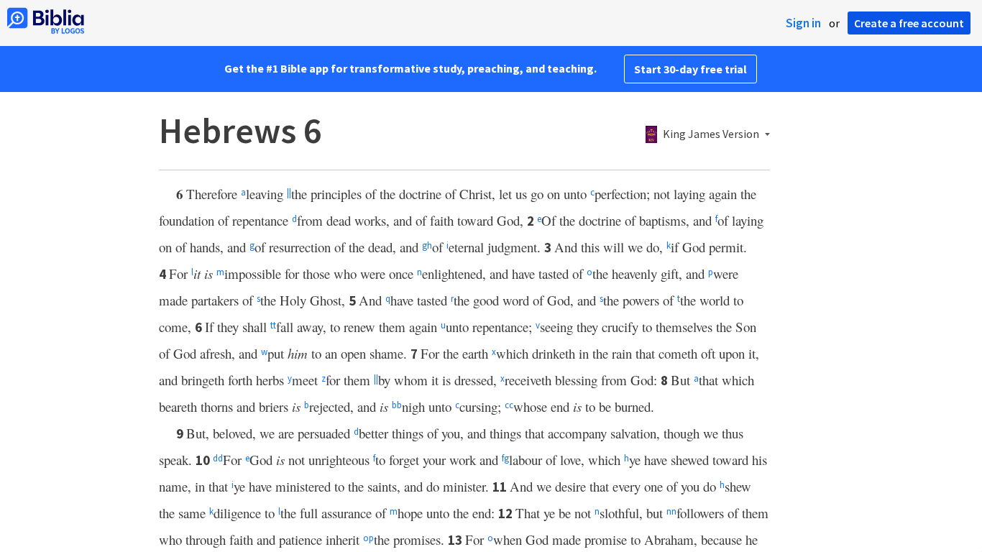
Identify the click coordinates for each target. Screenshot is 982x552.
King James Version (711, 134)
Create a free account (909, 23)
